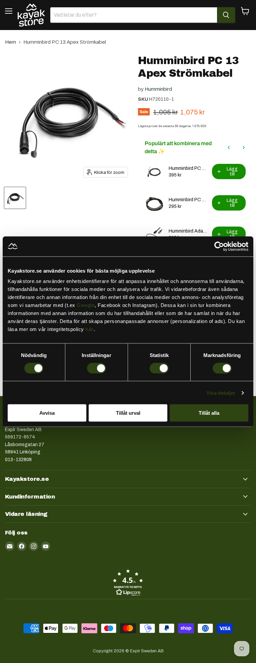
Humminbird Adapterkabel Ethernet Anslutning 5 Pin (188, 231)
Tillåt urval (128, 413)
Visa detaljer (220, 392)
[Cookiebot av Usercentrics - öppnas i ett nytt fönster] (219, 246)
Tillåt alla (209, 413)
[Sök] (226, 15)
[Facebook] (21, 546)
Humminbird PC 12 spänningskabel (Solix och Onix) (188, 168)
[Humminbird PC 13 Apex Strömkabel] (15, 198)
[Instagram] (33, 546)
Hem (10, 42)
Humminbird (158, 89)
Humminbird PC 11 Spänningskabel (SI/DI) (188, 199)
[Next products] (243, 147)
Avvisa (47, 413)
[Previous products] (229, 147)
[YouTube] (45, 546)
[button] (128, 582)
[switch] (96, 368)
